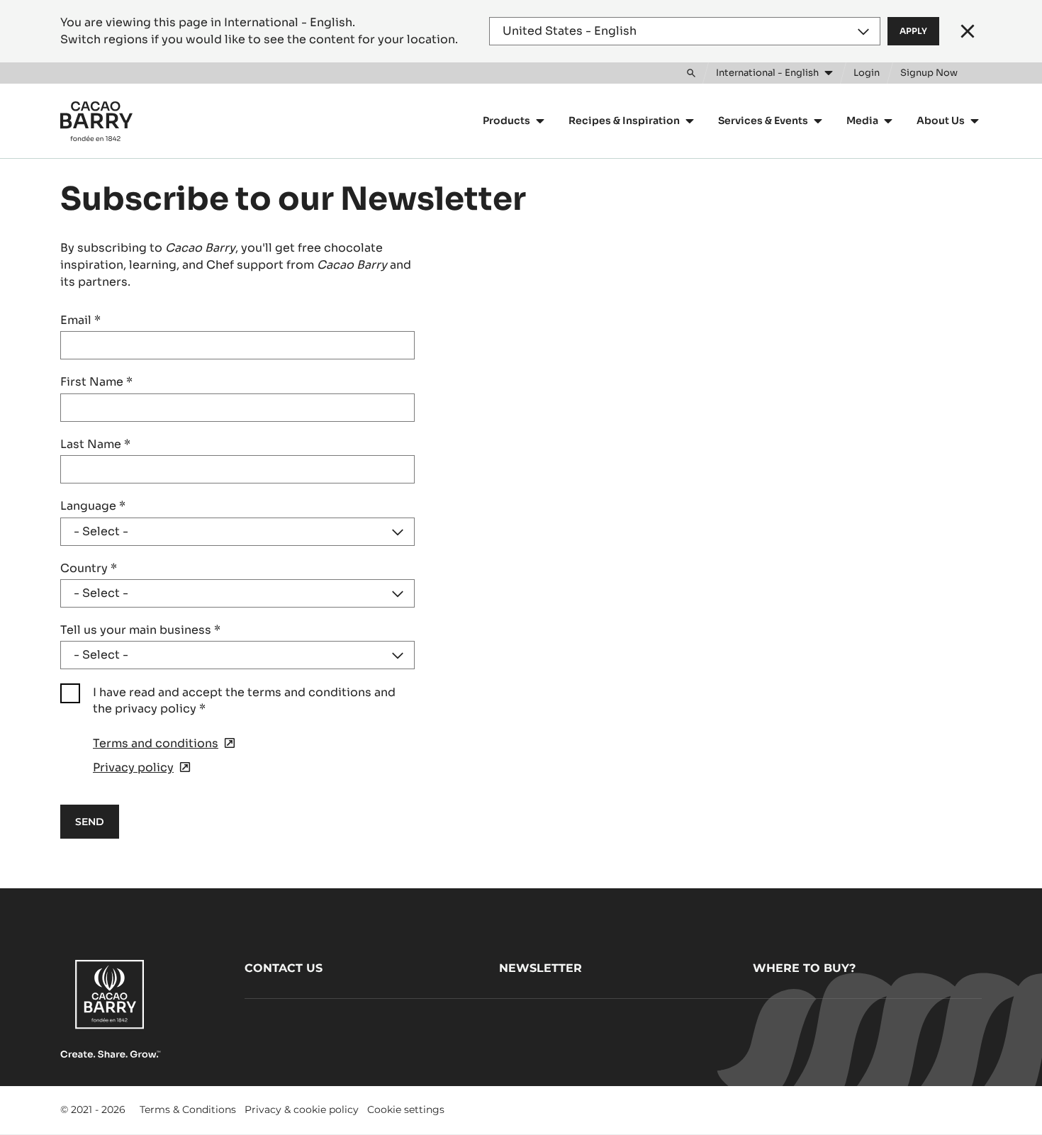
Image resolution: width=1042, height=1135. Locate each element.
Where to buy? (804, 968)
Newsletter (540, 968)
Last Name (95, 444)
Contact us (284, 968)
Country (88, 568)
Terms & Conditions (188, 1109)
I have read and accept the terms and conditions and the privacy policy (244, 700)
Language (92, 505)
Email (80, 320)
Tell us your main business (140, 629)
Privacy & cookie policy (302, 1109)
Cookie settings (405, 1109)
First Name (96, 381)
